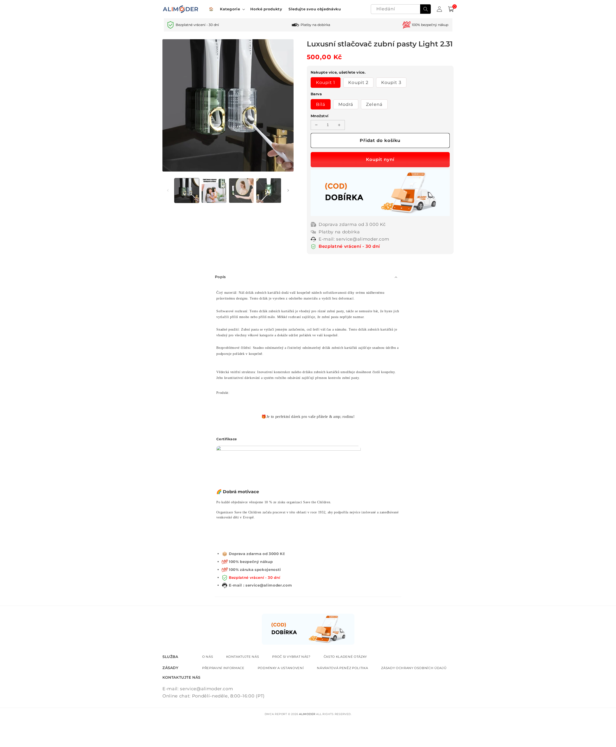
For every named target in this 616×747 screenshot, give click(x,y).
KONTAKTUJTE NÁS (242, 656)
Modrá (345, 104)
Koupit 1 (325, 82)
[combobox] (401, 9)
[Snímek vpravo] (288, 190)
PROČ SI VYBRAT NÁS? (291, 656)
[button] (232, 9)
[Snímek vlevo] (167, 190)
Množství (320, 116)
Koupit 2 (358, 82)
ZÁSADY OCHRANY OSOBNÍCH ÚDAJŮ (413, 668)
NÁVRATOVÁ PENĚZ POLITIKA (342, 668)
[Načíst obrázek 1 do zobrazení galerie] (186, 190)
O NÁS (207, 656)
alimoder (307, 714)
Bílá (320, 104)
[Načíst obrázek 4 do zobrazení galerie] (268, 190)
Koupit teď (380, 159)
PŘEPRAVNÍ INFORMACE (223, 668)
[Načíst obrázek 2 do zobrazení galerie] (214, 190)
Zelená (374, 104)
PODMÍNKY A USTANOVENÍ (281, 668)
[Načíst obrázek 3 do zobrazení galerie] (241, 190)
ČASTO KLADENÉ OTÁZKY (345, 656)
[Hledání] (425, 9)
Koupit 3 (391, 82)
